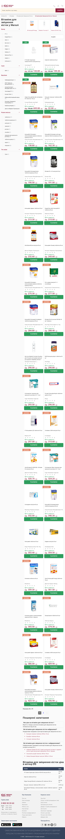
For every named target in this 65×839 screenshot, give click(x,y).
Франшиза (24, 804)
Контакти (24, 810)
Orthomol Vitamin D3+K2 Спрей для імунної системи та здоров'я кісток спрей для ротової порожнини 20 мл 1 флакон (43, 750)
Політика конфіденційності (29, 812)
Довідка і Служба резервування (49, 806)
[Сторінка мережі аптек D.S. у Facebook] (42, 824)
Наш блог (43, 798)
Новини (24, 802)
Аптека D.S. (4, 16)
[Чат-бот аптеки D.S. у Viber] (55, 824)
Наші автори (25, 808)
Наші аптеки (44, 802)
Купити (34, 74)
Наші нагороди (26, 800)
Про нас (24, 798)
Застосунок (44, 808)
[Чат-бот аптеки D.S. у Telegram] (51, 824)
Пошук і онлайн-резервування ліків (50, 800)
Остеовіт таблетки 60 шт (33, 739)
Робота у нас (25, 806)
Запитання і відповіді (46, 810)
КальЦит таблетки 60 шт (33, 736)
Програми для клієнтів (46, 804)
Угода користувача (27, 815)
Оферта (24, 817)
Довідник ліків (44, 817)
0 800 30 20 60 (7, 803)
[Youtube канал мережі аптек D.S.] (48, 824)
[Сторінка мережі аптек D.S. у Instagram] (45, 824)
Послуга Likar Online (46, 815)
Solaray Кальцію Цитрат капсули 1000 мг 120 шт (39, 756)
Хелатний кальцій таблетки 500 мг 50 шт (37, 753)
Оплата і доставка (45, 812)
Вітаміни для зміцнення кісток (25, 16)
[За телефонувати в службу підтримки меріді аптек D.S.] (54, 6)
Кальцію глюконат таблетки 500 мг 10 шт (37, 734)
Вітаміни (12, 16)
